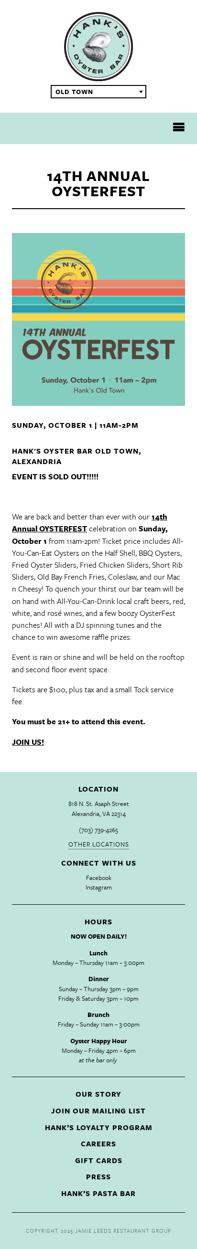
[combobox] (98, 91)
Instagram (99, 887)
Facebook (98, 877)
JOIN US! (28, 742)
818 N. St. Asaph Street (98, 803)
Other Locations (98, 844)
